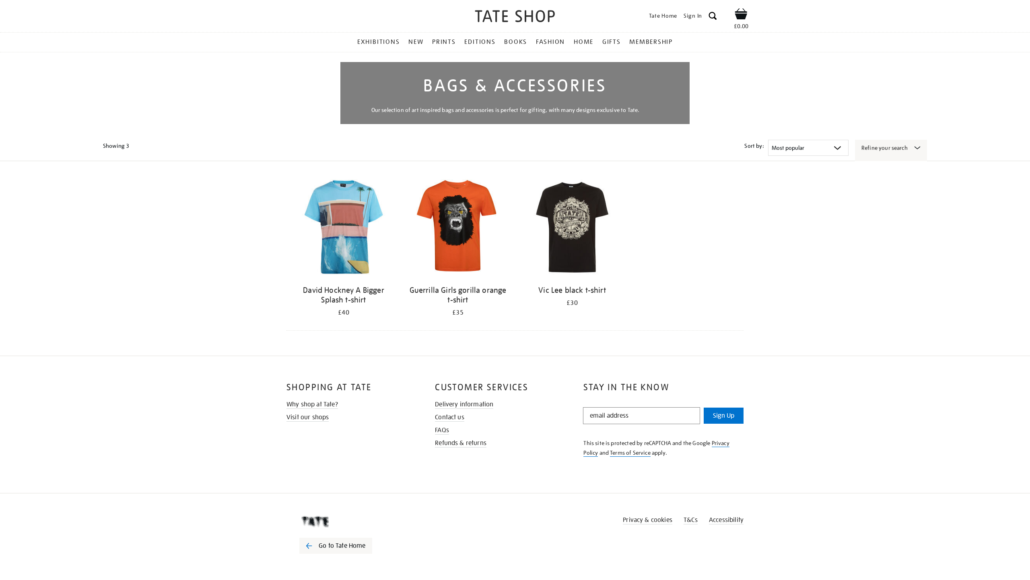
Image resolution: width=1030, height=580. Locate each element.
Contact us (449, 417)
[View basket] (741, 15)
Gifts (611, 42)
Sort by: (754, 145)
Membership (651, 42)
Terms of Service (630, 452)
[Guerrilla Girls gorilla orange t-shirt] (458, 228)
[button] (712, 17)
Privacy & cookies (647, 520)
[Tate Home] (350, 521)
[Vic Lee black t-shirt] (572, 228)
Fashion (550, 42)
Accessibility (726, 520)
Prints (444, 42)
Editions (479, 42)
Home (583, 42)
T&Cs (691, 520)
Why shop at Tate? (312, 404)
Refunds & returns (460, 443)
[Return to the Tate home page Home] (515, 17)
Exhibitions (378, 42)
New (415, 42)
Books (515, 42)
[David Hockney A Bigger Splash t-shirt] (344, 228)
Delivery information (464, 404)
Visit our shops (307, 417)
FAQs (442, 430)
